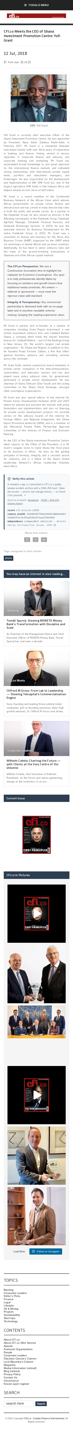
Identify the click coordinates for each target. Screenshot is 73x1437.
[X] (35, 539)
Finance (8, 1299)
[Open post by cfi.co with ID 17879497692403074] (36, 974)
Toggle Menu (38, 5)
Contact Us (10, 1377)
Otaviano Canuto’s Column (20, 1358)
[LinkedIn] (44, 539)
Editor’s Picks (12, 1295)
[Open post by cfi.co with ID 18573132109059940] (36, 1035)
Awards (8, 1345)
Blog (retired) (12, 1371)
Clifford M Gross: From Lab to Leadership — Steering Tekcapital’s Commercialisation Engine (36, 694)
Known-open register (16, 1383)
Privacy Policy (12, 1374)
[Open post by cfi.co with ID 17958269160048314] (36, 1095)
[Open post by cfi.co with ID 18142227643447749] (36, 1155)
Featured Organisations (18, 1349)
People (8, 1352)
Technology (11, 1321)
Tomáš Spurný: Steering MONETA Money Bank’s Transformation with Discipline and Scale (36, 624)
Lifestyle (9, 1305)
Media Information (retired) (20, 1368)
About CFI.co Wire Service (20, 1342)
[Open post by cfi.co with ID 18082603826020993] (36, 1216)
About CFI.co (12, 1339)
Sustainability (12, 1314)
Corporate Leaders (20, 750)
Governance (11, 1380)
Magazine (10, 1364)
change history (15, 503)
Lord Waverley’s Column (19, 1361)
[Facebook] (27, 539)
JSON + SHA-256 (50, 500)
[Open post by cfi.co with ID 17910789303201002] (36, 914)
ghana (8, 558)
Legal (7, 1302)
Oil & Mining (11, 1308)
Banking (13, 610)
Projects (9, 1311)
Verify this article (23, 478)
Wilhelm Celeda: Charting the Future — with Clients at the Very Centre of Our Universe (34, 764)
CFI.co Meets (16, 680)
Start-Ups (9, 1318)
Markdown (33, 500)
